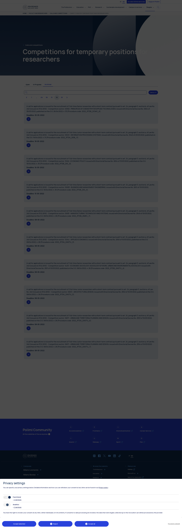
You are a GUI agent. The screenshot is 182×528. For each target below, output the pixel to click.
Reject (55, 524)
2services (17, 500)
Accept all (91, 524)
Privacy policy (103, 488)
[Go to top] (179, 525)
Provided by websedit (174, 524)
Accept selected (19, 524)
